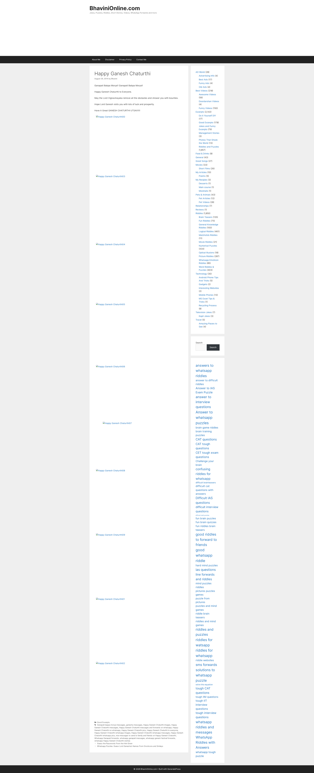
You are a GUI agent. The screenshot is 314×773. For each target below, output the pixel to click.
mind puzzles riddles (203, 585)
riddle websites (205, 660)
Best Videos (202, 90)
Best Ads (203, 79)
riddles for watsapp (204, 642)
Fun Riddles (204, 221)
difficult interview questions (207, 509)
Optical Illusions (206, 252)
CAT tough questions (203, 446)
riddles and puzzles (204, 632)
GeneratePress (174, 769)
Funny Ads (204, 83)
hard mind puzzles (207, 565)
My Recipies (201, 180)
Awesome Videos (207, 94)
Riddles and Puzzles (209, 147)
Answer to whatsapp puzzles (204, 417)
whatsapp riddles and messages (205, 727)
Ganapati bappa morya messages (111, 725)
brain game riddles (207, 427)
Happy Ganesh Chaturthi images (156, 725)
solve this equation (204, 684)
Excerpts (200, 112)
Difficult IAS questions (204, 500)
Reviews (200, 209)
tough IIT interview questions (202, 704)
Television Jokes (204, 312)
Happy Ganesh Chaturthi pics (133, 730)
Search (199, 342)
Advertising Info (206, 76)
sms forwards (206, 665)
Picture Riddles (206, 256)
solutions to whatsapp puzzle (205, 675)
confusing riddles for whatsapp (203, 473)
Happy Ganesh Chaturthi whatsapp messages (150, 733)
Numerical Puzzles (208, 246)
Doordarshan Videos (209, 101)
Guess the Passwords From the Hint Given (114, 743)
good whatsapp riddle (204, 555)
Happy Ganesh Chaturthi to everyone (162, 730)
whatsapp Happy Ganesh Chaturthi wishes (112, 741)
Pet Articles (204, 198)
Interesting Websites (209, 288)
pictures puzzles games (205, 592)
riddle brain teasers (202, 615)
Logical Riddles (206, 231)
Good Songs (202, 161)
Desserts (203, 183)
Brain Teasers (205, 217)
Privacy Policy (125, 59)
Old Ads (203, 87)
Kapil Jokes (204, 316)
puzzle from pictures (203, 600)
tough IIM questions (207, 696)
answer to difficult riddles (207, 382)
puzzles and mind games (206, 607)
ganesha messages (134, 725)
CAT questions (206, 439)
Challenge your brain (205, 463)
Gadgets (203, 284)
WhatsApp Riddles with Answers (205, 742)
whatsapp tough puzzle (206, 754)
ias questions (206, 570)
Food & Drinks (202, 153)
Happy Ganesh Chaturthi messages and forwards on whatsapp (145, 727)
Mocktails (203, 191)
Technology (201, 274)
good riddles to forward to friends (206, 539)
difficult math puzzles (202, 515)
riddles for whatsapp (204, 653)
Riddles (199, 213)
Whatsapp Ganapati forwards (106, 738)
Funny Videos (205, 108)
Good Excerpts (103, 722)
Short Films (204, 168)
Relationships (202, 206)
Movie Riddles (206, 242)
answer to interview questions (203, 402)
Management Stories (209, 133)
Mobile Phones (206, 295)
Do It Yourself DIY (207, 115)
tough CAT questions (203, 691)
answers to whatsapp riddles (205, 370)
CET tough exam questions (207, 455)
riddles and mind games (206, 623)
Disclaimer (109, 59)
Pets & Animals (203, 194)
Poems (202, 176)
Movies (199, 165)
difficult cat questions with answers (204, 490)
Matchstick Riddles (208, 235)
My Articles (201, 172)
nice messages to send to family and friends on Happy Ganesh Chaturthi (146, 735)
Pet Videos (204, 202)
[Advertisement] (157, 37)
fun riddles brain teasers (205, 528)
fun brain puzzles (206, 518)
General (199, 157)
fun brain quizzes (206, 522)
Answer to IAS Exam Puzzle (205, 390)
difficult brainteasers (206, 482)
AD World (200, 72)
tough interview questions (206, 715)
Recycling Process (208, 305)
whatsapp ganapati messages (132, 738)
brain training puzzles (204, 433)
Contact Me (141, 59)
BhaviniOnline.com (115, 8)
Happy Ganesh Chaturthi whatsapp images (112, 733)
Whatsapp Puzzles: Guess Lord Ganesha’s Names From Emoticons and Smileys (130, 746)
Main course (205, 187)
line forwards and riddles (205, 577)
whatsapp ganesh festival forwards (160, 738)
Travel (199, 320)
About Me (96, 59)
